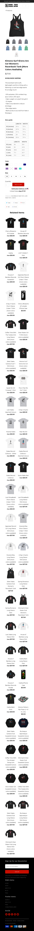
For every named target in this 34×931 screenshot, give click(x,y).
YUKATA (14, 197)
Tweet (9, 202)
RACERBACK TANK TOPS (17, 196)
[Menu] (24, 6)
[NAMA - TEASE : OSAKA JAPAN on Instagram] (15, 914)
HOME (6, 883)
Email (15, 206)
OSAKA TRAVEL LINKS (10, 907)
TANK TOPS (8, 197)
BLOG (6, 890)
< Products (8, 10)
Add (8, 206)
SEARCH (7, 899)
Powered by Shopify (10, 923)
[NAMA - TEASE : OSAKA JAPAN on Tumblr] (12, 914)
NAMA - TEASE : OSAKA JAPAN (16, 920)
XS (7, 176)
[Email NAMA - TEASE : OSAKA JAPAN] (18, 914)
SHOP (6, 885)
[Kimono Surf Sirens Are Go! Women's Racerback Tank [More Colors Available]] (17, 25)
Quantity (8, 181)
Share (16, 202)
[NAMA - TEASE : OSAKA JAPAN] (11, 6)
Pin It (23, 202)
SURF (26, 196)
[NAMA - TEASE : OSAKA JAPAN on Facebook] (9, 914)
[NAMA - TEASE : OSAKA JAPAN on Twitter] (6, 914)
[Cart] (27, 6)
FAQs (6, 893)
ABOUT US (8, 888)
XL (25, 176)
